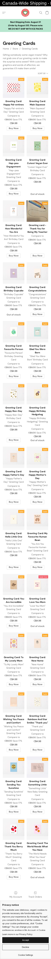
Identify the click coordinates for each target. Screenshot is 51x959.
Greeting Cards (30, 48)
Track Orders (35, 896)
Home (6, 48)
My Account (15, 896)
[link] (25, 954)
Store (15, 48)
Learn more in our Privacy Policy (17, 934)
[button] (25, 12)
